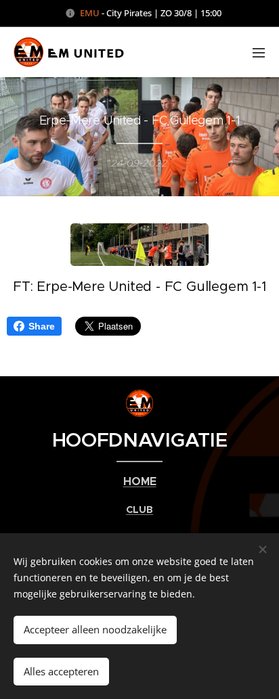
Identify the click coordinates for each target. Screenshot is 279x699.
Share (41, 326)
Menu (258, 52)
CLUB (139, 509)
